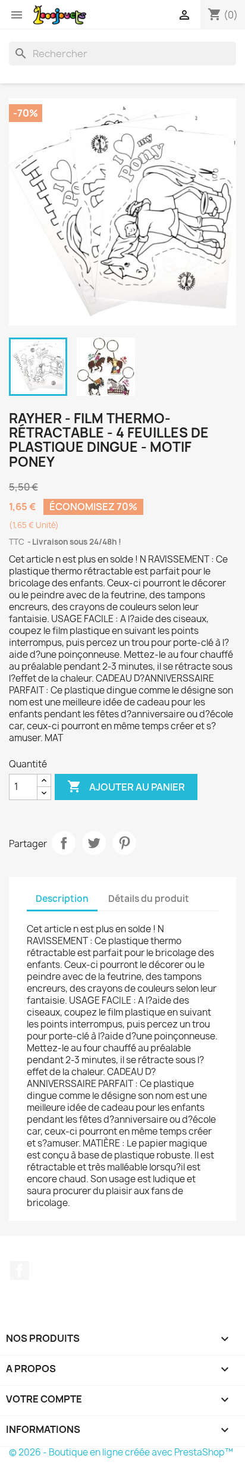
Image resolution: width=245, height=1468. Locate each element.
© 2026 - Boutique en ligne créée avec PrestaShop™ (121, 1452)
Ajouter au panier (126, 786)
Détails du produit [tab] (148, 898)
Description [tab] (62, 898)
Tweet (94, 843)
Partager (64, 843)
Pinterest (124, 843)
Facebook (19, 1270)
